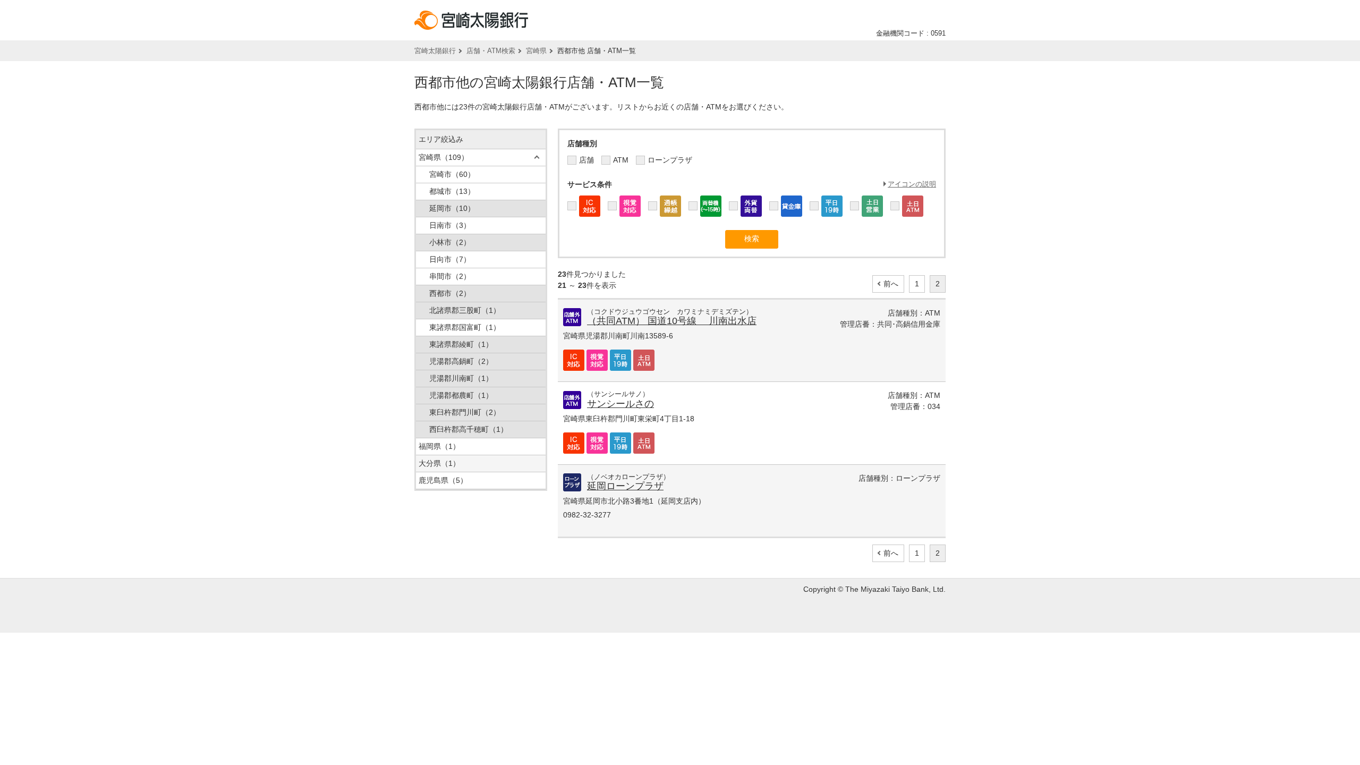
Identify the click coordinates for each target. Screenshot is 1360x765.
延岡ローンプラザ (625, 486)
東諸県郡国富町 (464, 327)
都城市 (452, 191)
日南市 (450, 225)
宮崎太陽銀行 (435, 51)
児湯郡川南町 (461, 378)
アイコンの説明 (912, 184)
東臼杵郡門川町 (464, 412)
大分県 (439, 463)
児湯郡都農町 (461, 395)
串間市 (450, 276)
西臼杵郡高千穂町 (468, 429)
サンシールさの (620, 403)
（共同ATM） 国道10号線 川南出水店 (671, 321)
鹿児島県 (443, 480)
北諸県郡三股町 (464, 310)
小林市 (450, 242)
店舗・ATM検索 (490, 51)
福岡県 (439, 446)
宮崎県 (536, 51)
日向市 (450, 259)
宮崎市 (452, 174)
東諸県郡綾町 (461, 344)
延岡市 (452, 208)
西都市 (450, 293)
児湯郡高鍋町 (461, 361)
